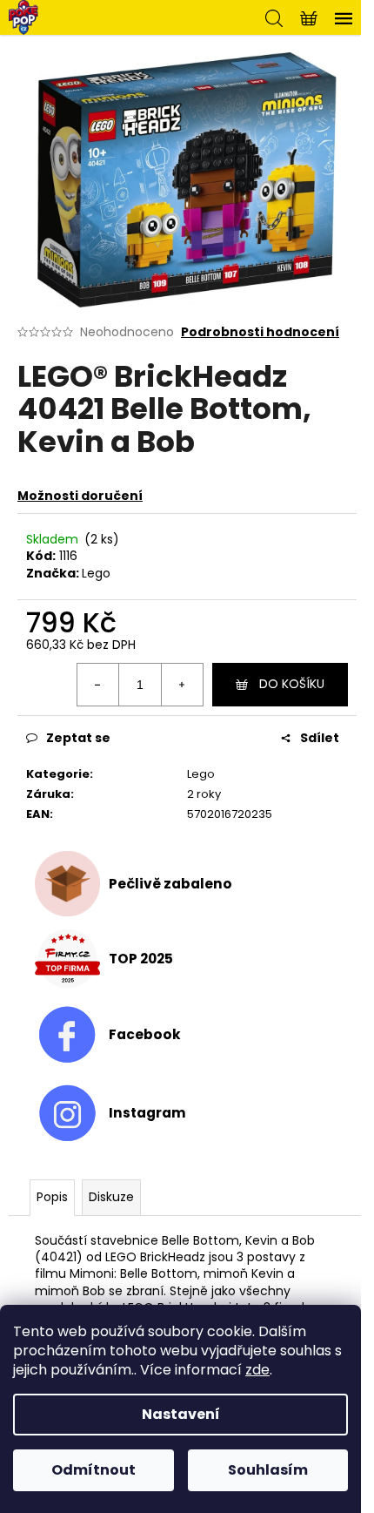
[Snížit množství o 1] (98, 685)
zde (257, 1370)
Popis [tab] (52, 1197)
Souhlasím (268, 1470)
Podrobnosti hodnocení (260, 332)
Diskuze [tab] (111, 1197)
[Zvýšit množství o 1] (182, 685)
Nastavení (181, 1414)
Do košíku (291, 683)
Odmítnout (93, 1470)
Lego (96, 573)
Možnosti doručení (80, 495)
